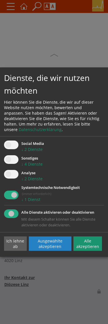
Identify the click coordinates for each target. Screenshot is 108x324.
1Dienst (30, 199)
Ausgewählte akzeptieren (50, 243)
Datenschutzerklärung (40, 129)
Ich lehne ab (15, 243)
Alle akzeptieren (87, 243)
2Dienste (32, 149)
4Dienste (32, 164)
